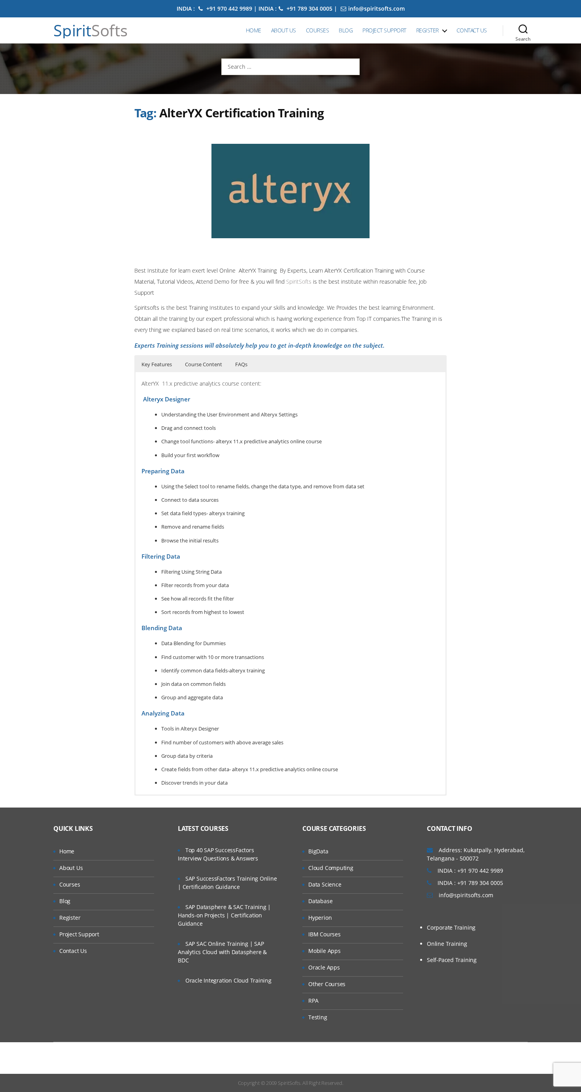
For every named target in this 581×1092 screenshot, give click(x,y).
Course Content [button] (203, 364)
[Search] (523, 30)
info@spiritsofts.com (376, 8)
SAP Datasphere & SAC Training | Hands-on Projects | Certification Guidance (224, 915)
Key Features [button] (156, 364)
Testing (317, 1017)
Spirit (90, 30)
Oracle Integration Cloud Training (228, 980)
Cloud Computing (330, 868)
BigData (318, 851)
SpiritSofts (299, 281)
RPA (313, 1000)
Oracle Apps (324, 967)
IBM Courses (324, 934)
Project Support (384, 30)
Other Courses (326, 984)
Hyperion (320, 917)
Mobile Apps (324, 951)
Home (253, 30)
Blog (346, 30)
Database (320, 901)
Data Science (324, 884)
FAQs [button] (241, 364)
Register (427, 30)
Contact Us (471, 30)
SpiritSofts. (289, 1082)
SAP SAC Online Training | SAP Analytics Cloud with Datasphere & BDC (222, 952)
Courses (317, 30)
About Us (283, 30)
